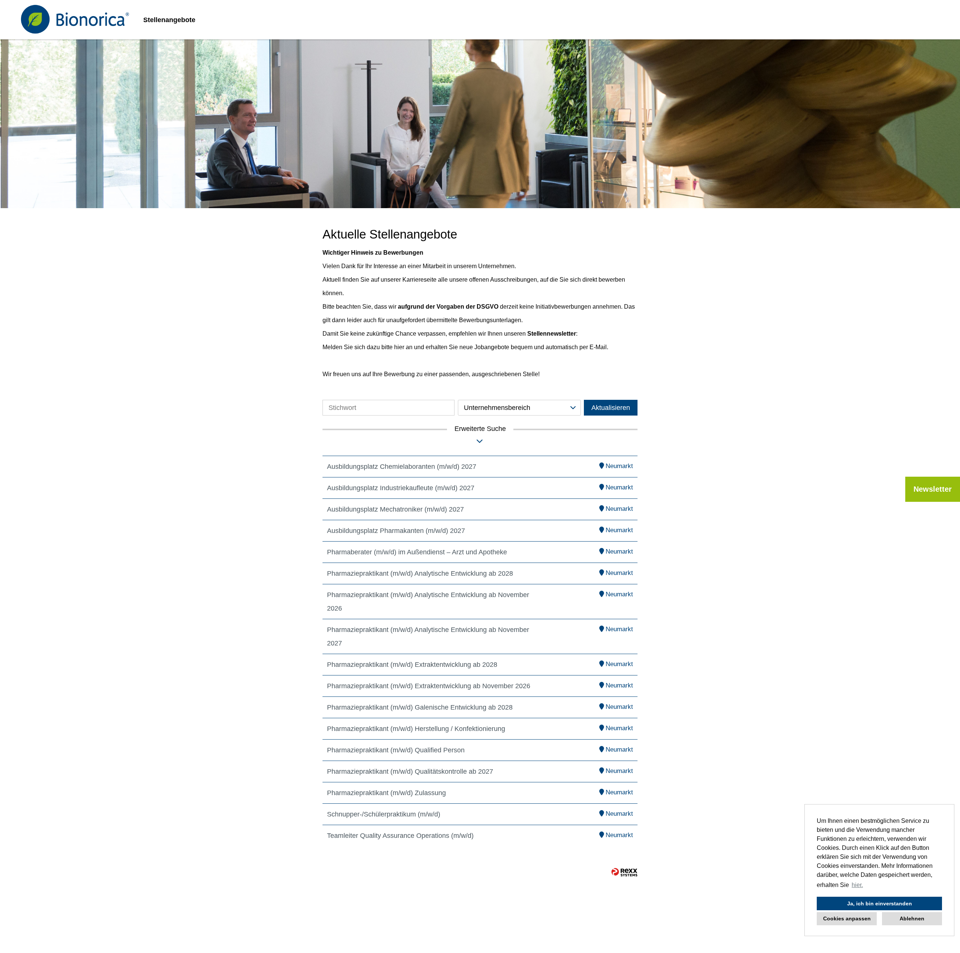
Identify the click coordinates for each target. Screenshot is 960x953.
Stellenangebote (169, 20)
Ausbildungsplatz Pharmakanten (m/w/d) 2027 (396, 530)
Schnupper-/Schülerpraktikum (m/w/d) (383, 814)
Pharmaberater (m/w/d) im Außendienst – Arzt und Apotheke (417, 552)
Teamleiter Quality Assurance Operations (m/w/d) (400, 835)
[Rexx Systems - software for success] (624, 872)
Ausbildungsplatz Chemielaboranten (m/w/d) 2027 (401, 466)
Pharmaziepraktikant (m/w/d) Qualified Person (396, 750)
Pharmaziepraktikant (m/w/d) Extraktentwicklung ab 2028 (412, 664)
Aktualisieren (610, 407)
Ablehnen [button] (912, 918)
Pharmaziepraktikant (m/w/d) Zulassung (386, 793)
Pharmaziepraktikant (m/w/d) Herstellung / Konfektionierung (416, 728)
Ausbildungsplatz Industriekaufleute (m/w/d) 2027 (400, 488)
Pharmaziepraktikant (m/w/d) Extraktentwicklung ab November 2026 (428, 686)
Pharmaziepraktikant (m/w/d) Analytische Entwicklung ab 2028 (420, 573)
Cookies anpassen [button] (847, 918)
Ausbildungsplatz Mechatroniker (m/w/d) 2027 (395, 509)
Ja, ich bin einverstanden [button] (879, 903)
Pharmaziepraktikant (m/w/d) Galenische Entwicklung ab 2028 (420, 707)
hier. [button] (857, 885)
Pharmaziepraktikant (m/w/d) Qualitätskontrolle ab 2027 (410, 771)
